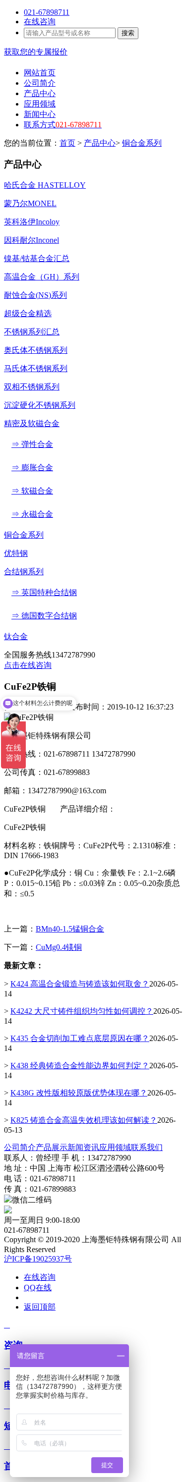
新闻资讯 (83, 1147)
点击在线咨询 (28, 665)
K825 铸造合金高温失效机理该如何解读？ (83, 1120)
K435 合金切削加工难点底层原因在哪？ (79, 1038)
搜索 (128, 33)
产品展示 (51, 1147)
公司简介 (20, 1147)
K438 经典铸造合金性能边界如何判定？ (79, 1065)
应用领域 (115, 1147)
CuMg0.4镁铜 (59, 947)
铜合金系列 (142, 143)
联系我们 (147, 1147)
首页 (67, 143)
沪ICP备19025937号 (38, 1259)
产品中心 (100, 143)
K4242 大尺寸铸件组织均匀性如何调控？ (81, 1011)
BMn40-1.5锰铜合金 (70, 929)
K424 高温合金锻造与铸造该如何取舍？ (79, 984)
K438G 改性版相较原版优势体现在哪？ (78, 1093)
